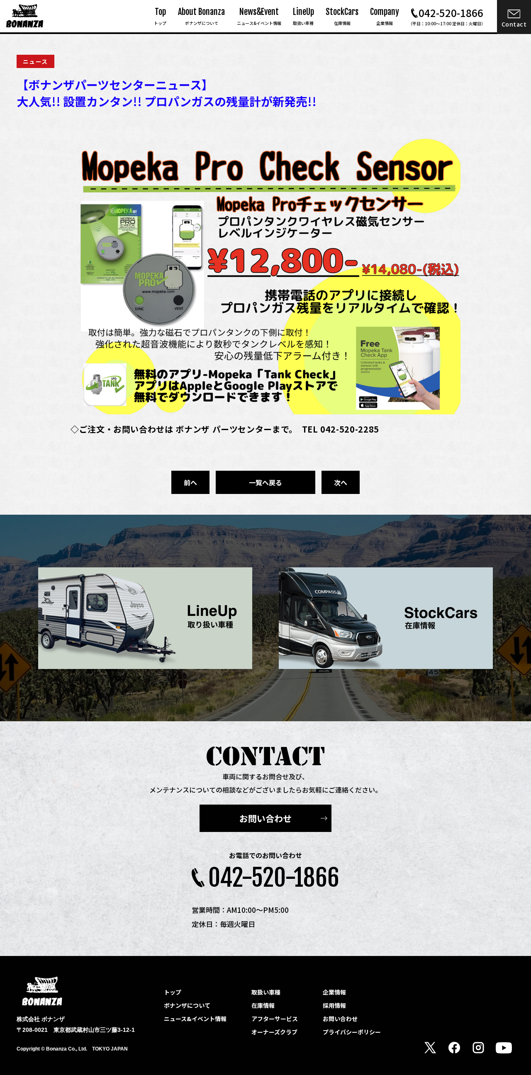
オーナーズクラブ (274, 1032)
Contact (514, 24)
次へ (340, 482)
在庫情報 (263, 1005)
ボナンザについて (187, 1005)
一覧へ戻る (265, 482)
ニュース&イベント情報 (195, 1018)
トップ (172, 992)
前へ (190, 482)
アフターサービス (274, 1018)
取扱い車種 (265, 992)
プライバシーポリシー (352, 1032)
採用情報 (334, 1005)
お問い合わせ (265, 818)
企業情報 (334, 992)
